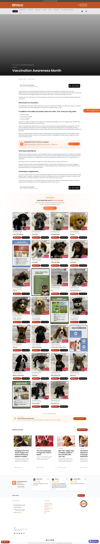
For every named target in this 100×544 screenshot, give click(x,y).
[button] (32, 484)
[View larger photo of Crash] (29, 326)
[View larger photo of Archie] (86, 270)
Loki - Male (35, 374)
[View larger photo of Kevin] (86, 298)
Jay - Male (36, 233)
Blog (20, 12)
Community (15, 67)
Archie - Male (74, 289)
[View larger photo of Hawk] (29, 214)
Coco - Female (55, 289)
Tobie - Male (55, 233)
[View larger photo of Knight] (48, 326)
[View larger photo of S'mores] (86, 355)
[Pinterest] (19, 533)
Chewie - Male (74, 261)
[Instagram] (17, 533)
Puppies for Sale (22, 9)
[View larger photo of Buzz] (67, 383)
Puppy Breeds (38, 9)
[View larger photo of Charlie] (48, 242)
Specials (44, 9)
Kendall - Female (18, 317)
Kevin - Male (74, 317)
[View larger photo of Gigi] (29, 270)
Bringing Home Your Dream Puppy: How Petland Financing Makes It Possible (22, 454)
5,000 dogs (50, 93)
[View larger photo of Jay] (48, 214)
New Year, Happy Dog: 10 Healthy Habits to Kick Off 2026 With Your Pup (66, 454)
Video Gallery (30, 9)
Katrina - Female (18, 374)
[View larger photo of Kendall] (29, 298)
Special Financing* (48, 504)
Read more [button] (35, 489)
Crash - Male (17, 345)
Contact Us (46, 509)
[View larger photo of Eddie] (67, 242)
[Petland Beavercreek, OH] (17, 5)
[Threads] (24, 533)
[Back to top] (86, 495)
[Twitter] (22, 533)
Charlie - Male (36, 261)
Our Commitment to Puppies (67, 9)
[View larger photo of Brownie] (48, 383)
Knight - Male (36, 345)
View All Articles (82, 429)
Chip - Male (55, 374)
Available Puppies (48, 503)
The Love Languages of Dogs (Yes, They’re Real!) (44, 453)
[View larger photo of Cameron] (67, 326)
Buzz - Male (55, 402)
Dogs (19, 65)
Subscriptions (56, 9)
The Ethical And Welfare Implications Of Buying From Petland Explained (87, 454)
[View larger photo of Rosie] (86, 214)
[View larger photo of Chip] (67, 355)
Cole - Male (36, 317)
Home (13, 65)
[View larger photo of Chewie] (86, 242)
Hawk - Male (17, 233)
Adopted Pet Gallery (48, 508)
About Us (46, 506)
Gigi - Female (17, 289)
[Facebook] (15, 533)
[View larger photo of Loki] (48, 355)
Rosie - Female (74, 233)
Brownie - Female (37, 402)
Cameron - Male (56, 345)
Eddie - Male (55, 261)
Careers (50, 9)
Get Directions (18, 512)
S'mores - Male (74, 374)
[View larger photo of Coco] (67, 270)
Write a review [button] (21, 486)
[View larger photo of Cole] (48, 298)
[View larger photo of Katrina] (29, 355)
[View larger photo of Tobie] (67, 214)
